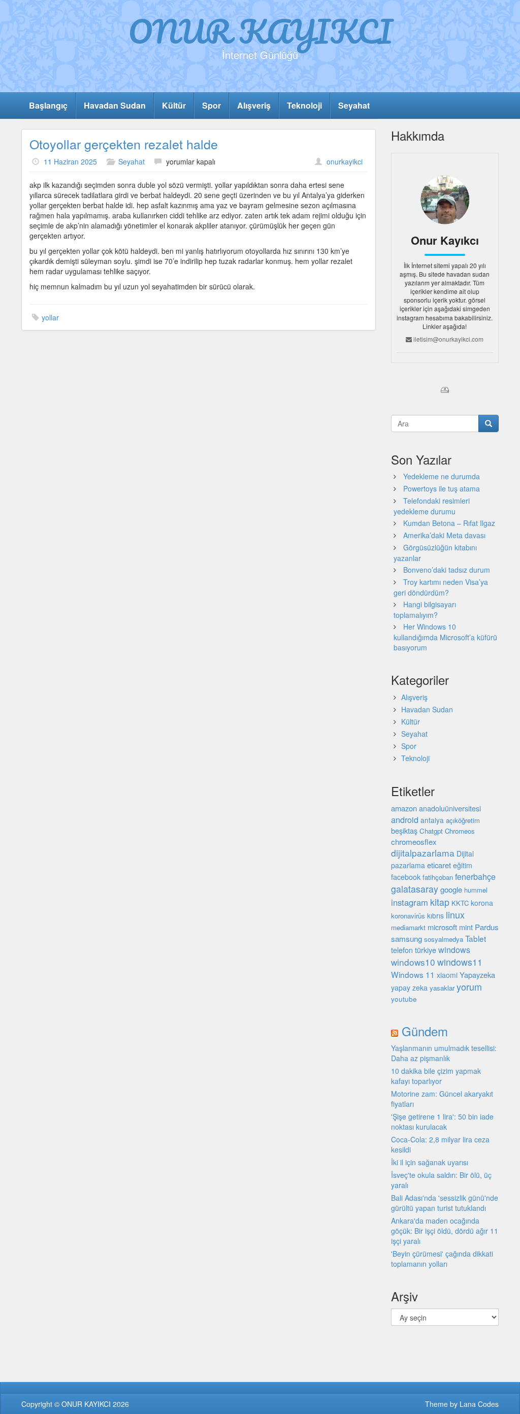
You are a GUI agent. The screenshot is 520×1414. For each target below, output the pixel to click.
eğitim (462, 865)
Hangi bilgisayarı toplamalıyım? (425, 609)
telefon (402, 950)
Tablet (475, 938)
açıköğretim (463, 820)
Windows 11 (413, 974)
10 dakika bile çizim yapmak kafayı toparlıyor (436, 1076)
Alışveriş (254, 105)
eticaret (439, 865)
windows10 (413, 962)
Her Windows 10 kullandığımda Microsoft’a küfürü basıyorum (445, 636)
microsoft (442, 927)
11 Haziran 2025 (70, 161)
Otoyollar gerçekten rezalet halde (123, 144)
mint (466, 927)
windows (454, 950)
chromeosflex (414, 841)
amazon (404, 808)
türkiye (425, 949)
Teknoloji (304, 105)
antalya (432, 820)
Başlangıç (48, 105)
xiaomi (447, 975)
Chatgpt (431, 831)
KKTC (460, 903)
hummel (476, 890)
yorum (469, 986)
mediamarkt (408, 927)
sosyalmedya (443, 939)
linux (455, 914)
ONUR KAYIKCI (260, 31)
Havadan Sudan (115, 105)
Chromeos (460, 831)
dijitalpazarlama (422, 852)
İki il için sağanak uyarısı (429, 1162)
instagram (409, 902)
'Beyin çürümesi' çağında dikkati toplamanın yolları (442, 1258)
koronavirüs (408, 915)
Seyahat (354, 105)
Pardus (487, 927)
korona (482, 903)
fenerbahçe (475, 876)
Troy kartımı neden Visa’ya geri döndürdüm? (441, 587)
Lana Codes (479, 1404)
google (451, 889)
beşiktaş (404, 830)
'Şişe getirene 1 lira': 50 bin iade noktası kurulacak (442, 1121)
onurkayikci (345, 161)
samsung (406, 938)
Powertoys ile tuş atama (441, 488)
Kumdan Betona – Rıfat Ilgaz (449, 523)
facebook (405, 877)
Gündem (425, 1031)
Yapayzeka (477, 974)
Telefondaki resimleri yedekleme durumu (432, 506)
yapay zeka (409, 987)
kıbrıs (435, 915)
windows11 (459, 962)
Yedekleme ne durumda (441, 476)
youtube (404, 999)
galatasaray (414, 888)
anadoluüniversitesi (450, 808)
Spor (211, 105)
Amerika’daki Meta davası (444, 535)
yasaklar (442, 988)
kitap (439, 902)
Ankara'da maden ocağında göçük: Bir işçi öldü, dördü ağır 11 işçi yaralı (444, 1230)
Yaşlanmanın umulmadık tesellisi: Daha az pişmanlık (444, 1053)
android (404, 819)
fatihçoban (437, 877)
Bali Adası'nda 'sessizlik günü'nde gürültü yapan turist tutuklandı (444, 1203)
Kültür (174, 105)
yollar (50, 317)
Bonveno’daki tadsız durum (446, 570)
